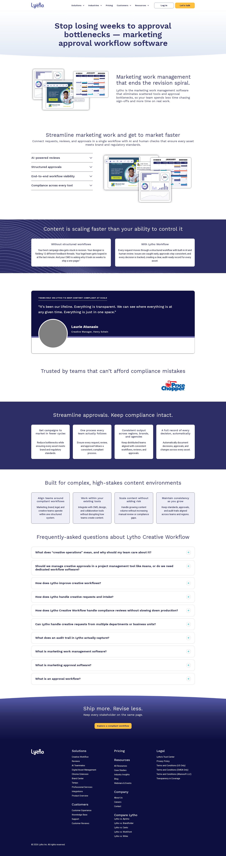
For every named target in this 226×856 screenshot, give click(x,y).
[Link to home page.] (37, 5)
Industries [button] (93, 5)
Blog (116, 779)
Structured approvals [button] (46, 167)
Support (75, 819)
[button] (164, 5)
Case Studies (120, 770)
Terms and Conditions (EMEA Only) (172, 770)
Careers (117, 802)
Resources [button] (140, 5)
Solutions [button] (76, 5)
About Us (118, 797)
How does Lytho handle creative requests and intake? (74, 596)
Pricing (109, 5)
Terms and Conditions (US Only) (171, 765)
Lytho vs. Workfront (123, 832)
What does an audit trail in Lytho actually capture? (72, 637)
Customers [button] (122, 5)
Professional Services (82, 787)
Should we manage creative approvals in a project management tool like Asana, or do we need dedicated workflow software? (104, 567)
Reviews (76, 761)
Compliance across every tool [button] (52, 185)
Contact (117, 806)
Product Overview (80, 795)
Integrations (77, 791)
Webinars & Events (122, 783)
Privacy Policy (163, 761)
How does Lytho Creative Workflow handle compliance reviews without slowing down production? (106, 610)
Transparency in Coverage (168, 778)
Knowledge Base (79, 814)
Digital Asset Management (84, 770)
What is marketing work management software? (71, 651)
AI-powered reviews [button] (45, 157)
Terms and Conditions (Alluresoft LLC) (174, 774)
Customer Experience (81, 810)
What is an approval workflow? (58, 678)
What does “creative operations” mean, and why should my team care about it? (93, 552)
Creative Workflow (80, 757)
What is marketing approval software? (63, 665)
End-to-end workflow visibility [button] (53, 176)
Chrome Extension (80, 774)
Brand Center (78, 778)
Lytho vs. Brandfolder (124, 823)
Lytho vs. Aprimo (121, 819)
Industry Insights (122, 774)
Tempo (75, 783)
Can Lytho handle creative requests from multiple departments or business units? (95, 624)
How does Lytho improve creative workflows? (68, 583)
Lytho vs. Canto (121, 827)
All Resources (120, 766)
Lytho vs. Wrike (121, 836)
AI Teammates (78, 765)
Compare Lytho (125, 815)
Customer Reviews (80, 823)
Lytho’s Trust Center (165, 757)
